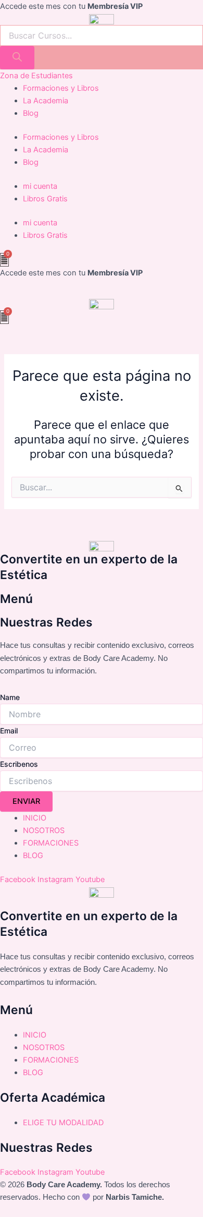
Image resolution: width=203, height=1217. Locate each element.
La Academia (45, 100)
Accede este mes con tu (71, 6)
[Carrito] (4, 260)
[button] (101, 293)
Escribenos (19, 764)
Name (10, 697)
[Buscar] (17, 57)
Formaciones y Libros (61, 88)
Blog (31, 113)
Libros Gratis (45, 198)
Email (9, 730)
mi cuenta (40, 186)
